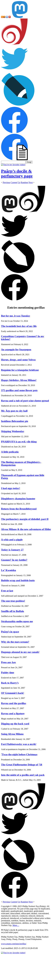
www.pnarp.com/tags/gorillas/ (13, 944)
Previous (6, 182)
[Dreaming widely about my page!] (14, 44)
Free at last (7, 590)
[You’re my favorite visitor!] (13, 164)
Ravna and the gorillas (13, 703)
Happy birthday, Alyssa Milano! (18, 380)
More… (16, 925)
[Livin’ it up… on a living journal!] (18, 105)
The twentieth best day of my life (19, 326)
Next (31, 182)
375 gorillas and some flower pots (19, 390)
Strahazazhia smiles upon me (17, 621)
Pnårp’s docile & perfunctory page (17, 173)
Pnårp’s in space (10, 631)
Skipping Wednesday (12, 431)
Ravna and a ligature (12, 713)
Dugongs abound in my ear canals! (20, 652)
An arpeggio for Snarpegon (16, 349)
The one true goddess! (13, 600)
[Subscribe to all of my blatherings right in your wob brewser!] (2, 17)
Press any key (8, 662)
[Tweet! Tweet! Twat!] (14, 71)
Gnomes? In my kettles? (14, 560)
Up (19, 182)
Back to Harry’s (10, 682)
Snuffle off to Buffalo (12, 611)
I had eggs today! (10, 488)
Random (24, 182)
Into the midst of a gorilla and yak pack (23, 775)
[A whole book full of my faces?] (14, 132)
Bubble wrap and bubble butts (18, 580)
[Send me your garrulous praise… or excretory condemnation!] (10, 17)
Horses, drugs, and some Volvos (18, 359)
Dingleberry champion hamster (18, 498)
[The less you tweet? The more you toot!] (19, 17)
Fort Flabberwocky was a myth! (18, 744)
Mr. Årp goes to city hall (14, 410)
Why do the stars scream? (15, 641)
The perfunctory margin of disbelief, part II (24, 519)
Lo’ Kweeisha (8, 570)
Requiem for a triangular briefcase (20, 370)
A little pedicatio (10, 451)
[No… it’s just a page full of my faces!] (14, 159)
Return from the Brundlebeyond (19, 508)
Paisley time (7, 672)
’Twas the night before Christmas (19, 754)
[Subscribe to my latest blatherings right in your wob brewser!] (4, 17)
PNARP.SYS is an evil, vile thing (19, 441)
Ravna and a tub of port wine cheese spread (25, 400)
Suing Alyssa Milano (12, 734)
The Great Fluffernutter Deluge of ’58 (21, 764)
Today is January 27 (12, 549)
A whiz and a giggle (12, 539)
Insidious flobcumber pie (14, 421)
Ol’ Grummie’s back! (12, 693)
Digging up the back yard (15, 723)
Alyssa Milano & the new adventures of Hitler (26, 529)
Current (14, 182)
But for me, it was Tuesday (15, 315)
